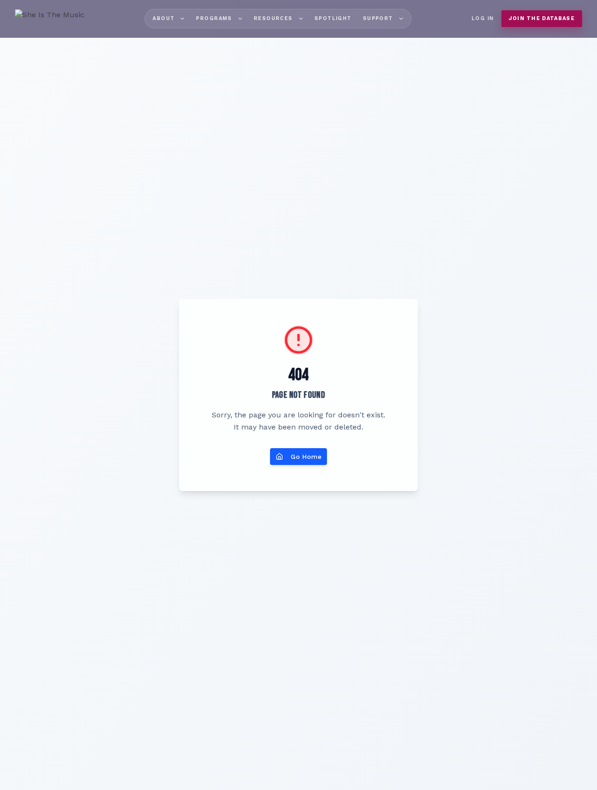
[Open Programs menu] (240, 19)
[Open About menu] (182, 19)
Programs (214, 18)
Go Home (306, 456)
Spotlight (333, 18)
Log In (483, 18)
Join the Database (542, 18)
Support (378, 18)
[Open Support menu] (401, 19)
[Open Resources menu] (301, 19)
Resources (273, 18)
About (163, 18)
